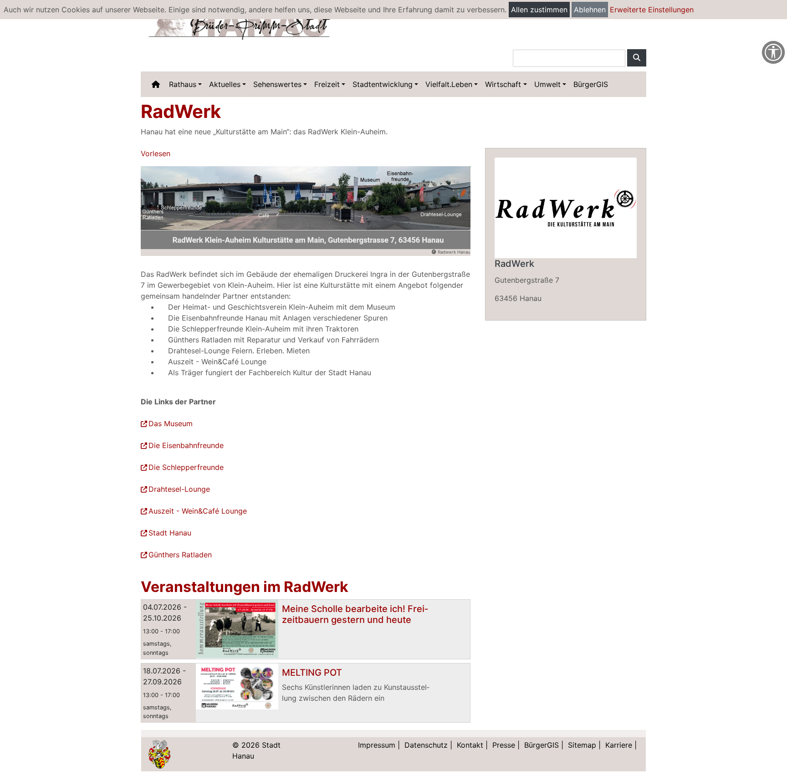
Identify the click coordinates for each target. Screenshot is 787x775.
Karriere (618, 745)
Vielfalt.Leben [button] (448, 84)
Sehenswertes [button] (277, 84)
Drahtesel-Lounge (179, 489)
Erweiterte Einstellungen (652, 9)
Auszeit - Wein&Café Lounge (197, 510)
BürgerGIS (590, 84)
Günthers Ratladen (180, 554)
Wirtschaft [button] (503, 84)
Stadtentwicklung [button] (383, 84)
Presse (503, 745)
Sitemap (582, 745)
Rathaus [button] (182, 84)
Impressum (376, 745)
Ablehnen (590, 9)
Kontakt (470, 745)
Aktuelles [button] (224, 84)
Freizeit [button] (327, 84)
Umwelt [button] (547, 84)
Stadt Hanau (169, 532)
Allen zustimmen (539, 9)
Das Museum (170, 423)
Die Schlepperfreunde (186, 467)
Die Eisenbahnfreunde (186, 445)
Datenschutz (426, 745)
